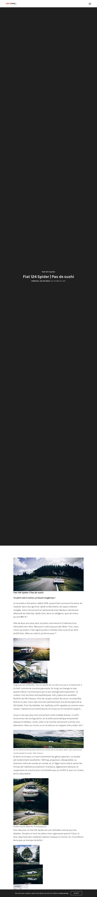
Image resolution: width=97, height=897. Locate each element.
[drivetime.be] (11, 4)
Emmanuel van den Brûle (40, 281)
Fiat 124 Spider (48, 272)
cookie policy (63, 893)
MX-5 (23, 617)
